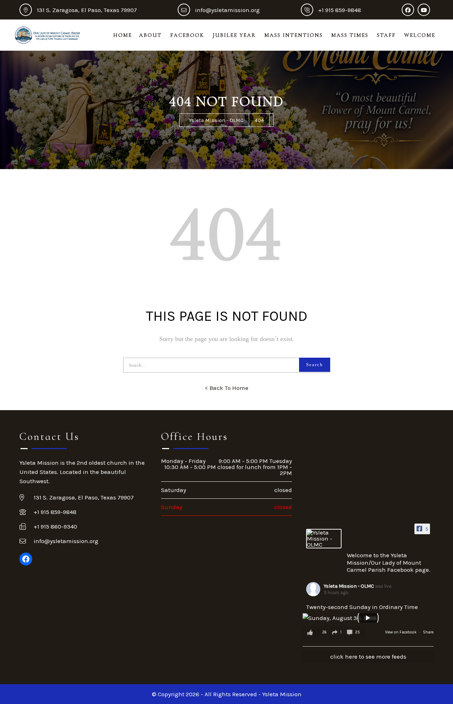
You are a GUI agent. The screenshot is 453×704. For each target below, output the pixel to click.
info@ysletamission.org (227, 9)
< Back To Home (226, 387)
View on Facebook (401, 632)
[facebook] (410, 9)
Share (428, 632)
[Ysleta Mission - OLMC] (324, 538)
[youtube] (426, 9)
